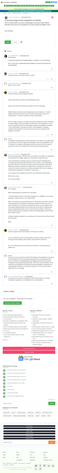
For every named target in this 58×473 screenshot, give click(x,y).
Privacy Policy (5, 465)
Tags (45, 454)
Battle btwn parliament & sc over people (43, 340)
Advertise (15, 463)
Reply (7, 42)
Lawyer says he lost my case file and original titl (16, 328)
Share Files (32, 457)
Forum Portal (29, 428)
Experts (18, 454)
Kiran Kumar (10, 92)
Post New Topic (29, 436)
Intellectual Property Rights (19, 415)
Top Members (19, 460)
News (17, 452)
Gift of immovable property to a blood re (16, 379)
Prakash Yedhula (12, 17)
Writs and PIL (30, 5)
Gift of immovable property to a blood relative (15, 327)
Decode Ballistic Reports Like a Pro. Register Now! (29, 9)
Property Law (31, 415)
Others (49, 415)
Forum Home (29, 426)
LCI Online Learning (48, 460)
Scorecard (32, 452)
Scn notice (6, 330)
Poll (31, 454)
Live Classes (9, 5)
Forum (4, 454)
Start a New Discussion (29, 348)
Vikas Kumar (10, 73)
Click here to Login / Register (12, 303)
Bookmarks (32, 460)
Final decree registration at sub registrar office (16, 321)
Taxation (37, 415)
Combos (16, 5)
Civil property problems (10, 332)
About (4, 463)
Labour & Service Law (47, 412)
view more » (51, 399)
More (51, 5)
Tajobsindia (10, 187)
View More (5, 340)
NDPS (37, 5)
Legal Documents (7, 415)
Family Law (37, 412)
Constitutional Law (21, 412)
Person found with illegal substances (13, 315)
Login (48, 2)
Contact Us (11, 465)
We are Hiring (9, 463)
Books (22, 5)
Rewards (45, 452)
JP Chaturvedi (11, 276)
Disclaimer (28, 463)
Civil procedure (8, 319)
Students (43, 415)
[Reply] (51, 69)
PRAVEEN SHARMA (11, 83)
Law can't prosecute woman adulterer (42, 328)
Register (54, 2)
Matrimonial (44, 5)
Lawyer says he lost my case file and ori (16, 370)
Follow (15, 42)
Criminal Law (30, 412)
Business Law (7, 412)
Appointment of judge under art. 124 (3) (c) (43, 330)
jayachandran (11, 154)
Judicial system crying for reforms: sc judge (44, 327)
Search (52, 403)
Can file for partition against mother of (16, 373)
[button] (52, 18)
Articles (4, 452)
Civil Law (13, 412)
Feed (17, 457)
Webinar (45, 457)
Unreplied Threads (29, 352)
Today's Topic (29, 431)
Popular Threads (29, 433)
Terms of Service (21, 463)
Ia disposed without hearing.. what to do (14, 317)
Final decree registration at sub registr (16, 383)
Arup (9, 55)
